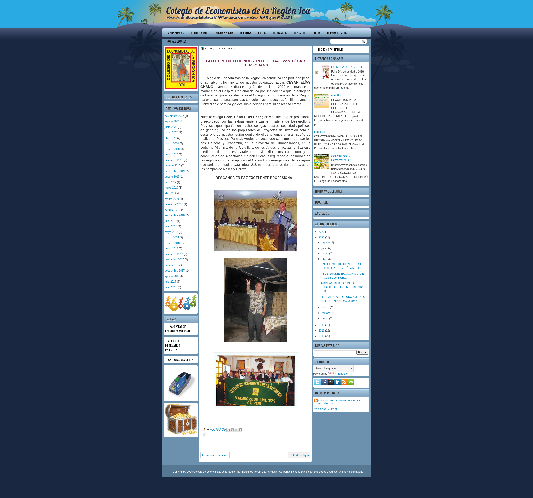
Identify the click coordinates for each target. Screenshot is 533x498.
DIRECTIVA (246, 32)
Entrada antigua (299, 455)
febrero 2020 (172, 149)
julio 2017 (170, 281)
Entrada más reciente (215, 455)
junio (325, 248)
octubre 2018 (172, 209)
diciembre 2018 (174, 204)
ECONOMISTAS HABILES (331, 49)
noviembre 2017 (174, 259)
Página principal (175, 32)
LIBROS (316, 32)
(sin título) (337, 95)
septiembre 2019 (175, 171)
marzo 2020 (172, 143)
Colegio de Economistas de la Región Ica (238, 10)
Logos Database (328, 471)
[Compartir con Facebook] (240, 430)
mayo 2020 (171, 132)
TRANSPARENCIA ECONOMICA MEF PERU (177, 328)
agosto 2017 (172, 276)
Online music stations (351, 471)
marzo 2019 (172, 198)
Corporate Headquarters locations (298, 471)
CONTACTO (299, 32)
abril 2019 (170, 193)
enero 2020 (171, 154)
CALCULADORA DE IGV (180, 359)
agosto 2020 (172, 121)
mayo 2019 (171, 187)
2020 (322, 237)
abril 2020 (170, 138)
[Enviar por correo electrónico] (228, 430)
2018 (322, 330)
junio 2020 (171, 127)
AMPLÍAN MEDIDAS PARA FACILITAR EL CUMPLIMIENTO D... (342, 287)
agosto (326, 242)
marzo (326, 307)
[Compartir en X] (236, 430)
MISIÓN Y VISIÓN (224, 32)
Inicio (259, 453)
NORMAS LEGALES (337, 32)
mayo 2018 (171, 232)
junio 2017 (171, 287)
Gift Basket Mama (267, 471)
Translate (342, 373)
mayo (325, 253)
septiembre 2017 (175, 270)
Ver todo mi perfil (327, 409)
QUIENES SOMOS (200, 32)
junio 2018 (171, 226)
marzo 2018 (172, 237)
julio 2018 (170, 221)
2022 (322, 231)
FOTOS (262, 32)
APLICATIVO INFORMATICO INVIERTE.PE (173, 345)
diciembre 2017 (174, 254)
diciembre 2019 (174, 160)
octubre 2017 (172, 265)
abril (325, 259)
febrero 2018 (172, 243)
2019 (322, 325)
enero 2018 (171, 248)
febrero (326, 312)
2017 (322, 336)
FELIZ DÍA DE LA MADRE (347, 67)
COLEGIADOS (279, 32)
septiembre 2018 (175, 215)
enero (325, 318)
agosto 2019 (172, 176)
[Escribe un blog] (232, 430)
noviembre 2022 (174, 116)
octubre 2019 (172, 165)
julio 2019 (170, 182)
